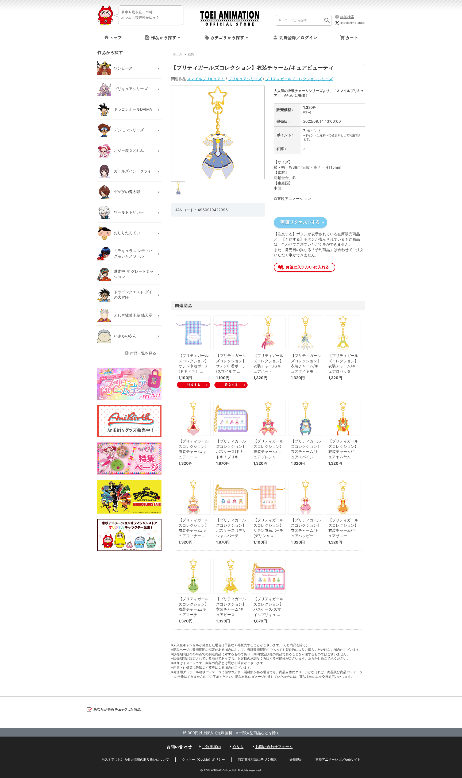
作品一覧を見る (143, 353)
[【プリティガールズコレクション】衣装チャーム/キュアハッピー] (305, 497)
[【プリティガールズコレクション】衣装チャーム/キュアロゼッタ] (343, 333)
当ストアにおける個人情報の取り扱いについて (135, 759)
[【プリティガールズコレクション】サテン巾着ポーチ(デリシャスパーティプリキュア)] (268, 497)
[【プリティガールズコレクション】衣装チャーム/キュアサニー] (343, 497)
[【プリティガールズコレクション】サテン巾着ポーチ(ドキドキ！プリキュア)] (193, 333)
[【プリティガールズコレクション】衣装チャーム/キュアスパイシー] (305, 418)
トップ (115, 37)
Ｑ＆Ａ (238, 746)
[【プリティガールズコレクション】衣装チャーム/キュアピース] (231, 576)
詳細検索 (347, 17)
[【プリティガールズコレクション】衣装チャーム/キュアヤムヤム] (343, 418)
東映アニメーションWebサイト (337, 759)
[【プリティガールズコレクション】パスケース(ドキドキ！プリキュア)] (231, 418)
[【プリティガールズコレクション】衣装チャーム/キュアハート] (268, 333)
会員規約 (296, 759)
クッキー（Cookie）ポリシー (203, 759)
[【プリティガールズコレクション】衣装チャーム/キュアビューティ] (178, 188)
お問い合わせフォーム (274, 746)
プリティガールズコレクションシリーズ (299, 78)
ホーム (177, 54)
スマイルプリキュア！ (206, 78)
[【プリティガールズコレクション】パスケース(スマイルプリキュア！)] (268, 576)
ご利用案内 (211, 746)
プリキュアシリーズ (245, 78)
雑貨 (191, 54)
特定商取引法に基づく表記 (257, 759)
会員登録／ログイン (298, 37)
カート (351, 37)
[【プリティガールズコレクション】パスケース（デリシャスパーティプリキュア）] (231, 497)
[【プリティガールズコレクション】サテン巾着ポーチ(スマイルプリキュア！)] (231, 333)
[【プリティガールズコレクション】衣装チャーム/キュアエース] (193, 418)
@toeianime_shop (352, 23)
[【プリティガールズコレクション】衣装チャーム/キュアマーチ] (193, 576)
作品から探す (163, 37)
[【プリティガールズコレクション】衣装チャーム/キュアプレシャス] (268, 418)
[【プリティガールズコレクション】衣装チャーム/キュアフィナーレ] (193, 497)
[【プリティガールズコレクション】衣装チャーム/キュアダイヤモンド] (305, 333)
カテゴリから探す (227, 37)
